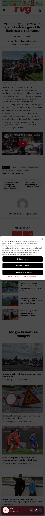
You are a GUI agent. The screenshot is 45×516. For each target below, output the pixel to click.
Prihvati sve (22, 259)
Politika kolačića (13, 277)
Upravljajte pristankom (22, 272)
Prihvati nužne (22, 266)
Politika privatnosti (29, 277)
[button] (41, 239)
